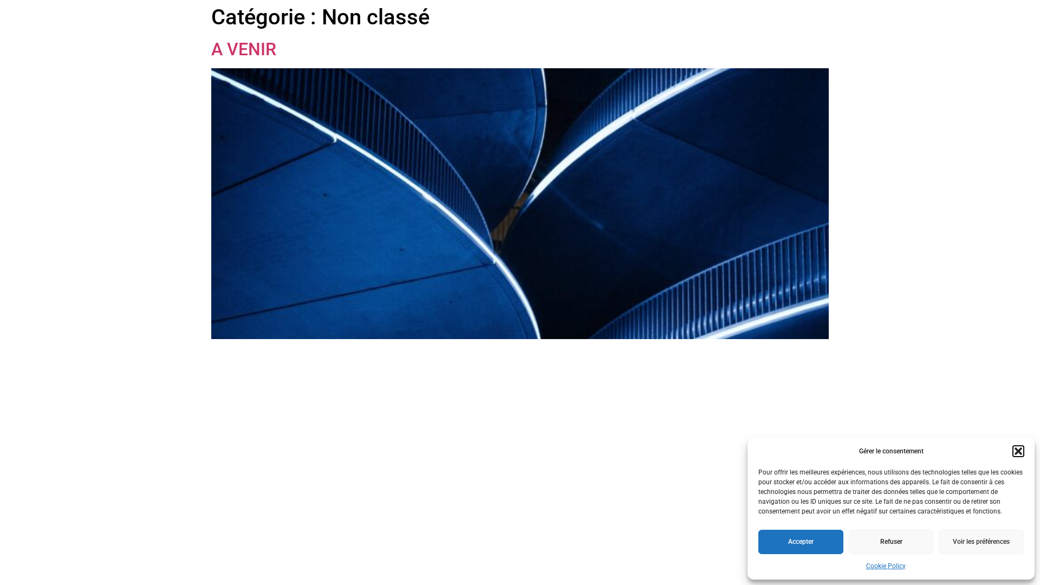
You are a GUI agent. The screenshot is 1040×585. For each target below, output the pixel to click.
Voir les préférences (981, 541)
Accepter (801, 541)
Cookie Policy (886, 566)
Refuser (891, 541)
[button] (1018, 451)
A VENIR (243, 49)
